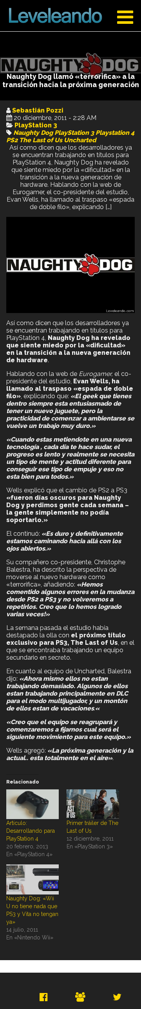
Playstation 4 (115, 132)
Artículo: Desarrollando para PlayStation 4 (30, 831)
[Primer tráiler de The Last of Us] (93, 804)
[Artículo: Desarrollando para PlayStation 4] (32, 804)
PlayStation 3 (35, 125)
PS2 (12, 140)
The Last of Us (40, 140)
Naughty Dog (33, 132)
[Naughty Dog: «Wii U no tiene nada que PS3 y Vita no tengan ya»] (32, 879)
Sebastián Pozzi (37, 110)
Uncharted (80, 140)
